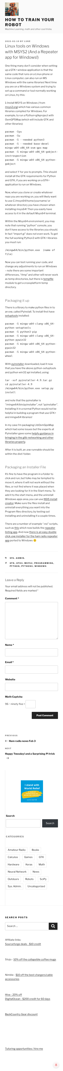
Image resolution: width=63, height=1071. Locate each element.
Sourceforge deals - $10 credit (23, 944)
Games (28, 857)
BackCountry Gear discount (21, 1014)
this (16, 527)
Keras (29, 864)
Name (9, 644)
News (36, 871)
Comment (12, 598)
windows (40, 566)
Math (42, 864)
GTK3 (19, 563)
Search (10, 815)
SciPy (43, 879)
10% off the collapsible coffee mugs (34, 959)
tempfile (48, 278)
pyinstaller (17, 363)
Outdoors (13, 879)
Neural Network (17, 871)
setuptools (11, 315)
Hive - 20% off (13, 994)
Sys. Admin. (17, 558)
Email (9, 662)
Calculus (13, 857)
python (15, 566)
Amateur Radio (17, 849)
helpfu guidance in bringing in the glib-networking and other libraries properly (29, 437)
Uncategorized (36, 886)
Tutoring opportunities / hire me (24, 1048)
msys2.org (11, 107)
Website (10, 679)
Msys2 (28, 563)
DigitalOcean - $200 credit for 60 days (27, 998)
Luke (27, 41)
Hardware (13, 864)
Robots (29, 879)
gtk (12, 563)
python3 (27, 566)
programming (43, 563)
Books (35, 849)
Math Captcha (14, 696)
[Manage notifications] (56, 1065)
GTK (41, 857)
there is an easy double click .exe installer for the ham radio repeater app (31, 536)
